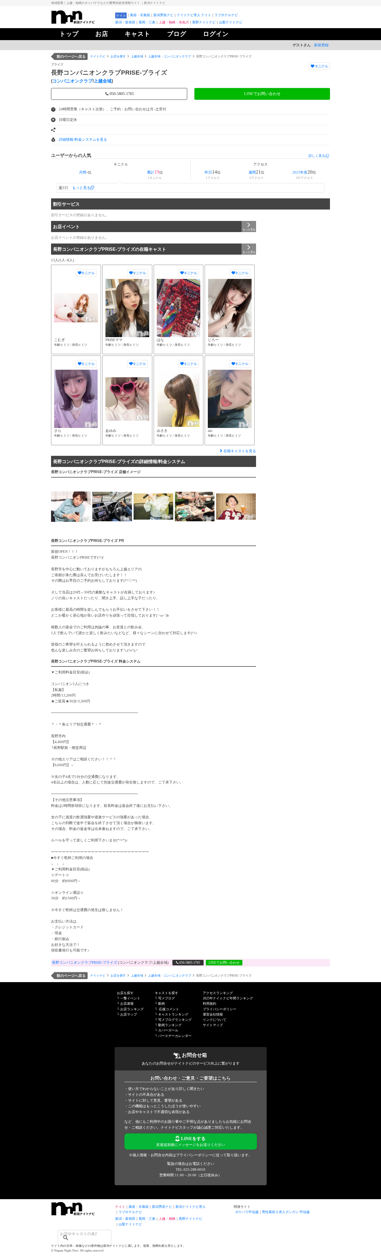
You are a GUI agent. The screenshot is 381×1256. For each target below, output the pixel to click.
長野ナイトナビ (204, 22)
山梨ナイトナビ (230, 22)
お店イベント (66, 226)
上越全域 (137, 56)
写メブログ (166, 998)
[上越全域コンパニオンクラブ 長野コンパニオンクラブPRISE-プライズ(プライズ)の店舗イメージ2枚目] (112, 506)
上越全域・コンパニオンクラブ (169, 56)
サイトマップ (213, 1025)
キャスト (137, 33)
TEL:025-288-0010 (190, 1169)
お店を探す (118, 56)
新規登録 (321, 45)
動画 (161, 1004)
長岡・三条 (147, 22)
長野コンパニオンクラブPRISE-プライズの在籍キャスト (109, 249)
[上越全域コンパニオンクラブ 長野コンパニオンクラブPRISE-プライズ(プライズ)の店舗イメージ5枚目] (236, 506)
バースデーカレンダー (175, 1036)
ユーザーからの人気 (71, 155)
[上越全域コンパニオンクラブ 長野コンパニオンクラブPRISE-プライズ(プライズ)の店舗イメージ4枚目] (194, 506)
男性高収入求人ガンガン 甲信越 (286, 1212)
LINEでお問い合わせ (262, 94)
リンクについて (214, 1020)
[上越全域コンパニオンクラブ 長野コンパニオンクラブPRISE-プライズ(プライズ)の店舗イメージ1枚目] (71, 506)
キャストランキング (173, 1014)
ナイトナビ (97, 56)
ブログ (176, 33)
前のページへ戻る (71, 56)
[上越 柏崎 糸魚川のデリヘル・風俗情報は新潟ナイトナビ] (81, 1214)
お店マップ (128, 1014)
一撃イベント (130, 998)
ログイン (216, 33)
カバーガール (168, 1030)
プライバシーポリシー (219, 1009)
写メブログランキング (175, 1020)
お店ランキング (132, 1009)
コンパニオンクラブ (72, 81)
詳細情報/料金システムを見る (83, 139)
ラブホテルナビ (226, 15)
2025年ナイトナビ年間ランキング (228, 998)
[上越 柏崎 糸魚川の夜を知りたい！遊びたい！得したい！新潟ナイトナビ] (81, 22)
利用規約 (209, 1004)
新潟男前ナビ (163, 15)
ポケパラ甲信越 (247, 1212)
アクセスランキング (218, 993)
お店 (101, 33)
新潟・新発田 (125, 22)
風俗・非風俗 (140, 15)
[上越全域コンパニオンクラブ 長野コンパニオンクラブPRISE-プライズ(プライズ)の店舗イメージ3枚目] (153, 506)
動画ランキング (170, 1025)
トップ (69, 33)
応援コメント (169, 1009)
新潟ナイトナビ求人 (190, 1207)
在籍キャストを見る (239, 451)
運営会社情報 (213, 1014)
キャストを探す (166, 993)
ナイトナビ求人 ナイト (194, 15)
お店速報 (127, 1004)
